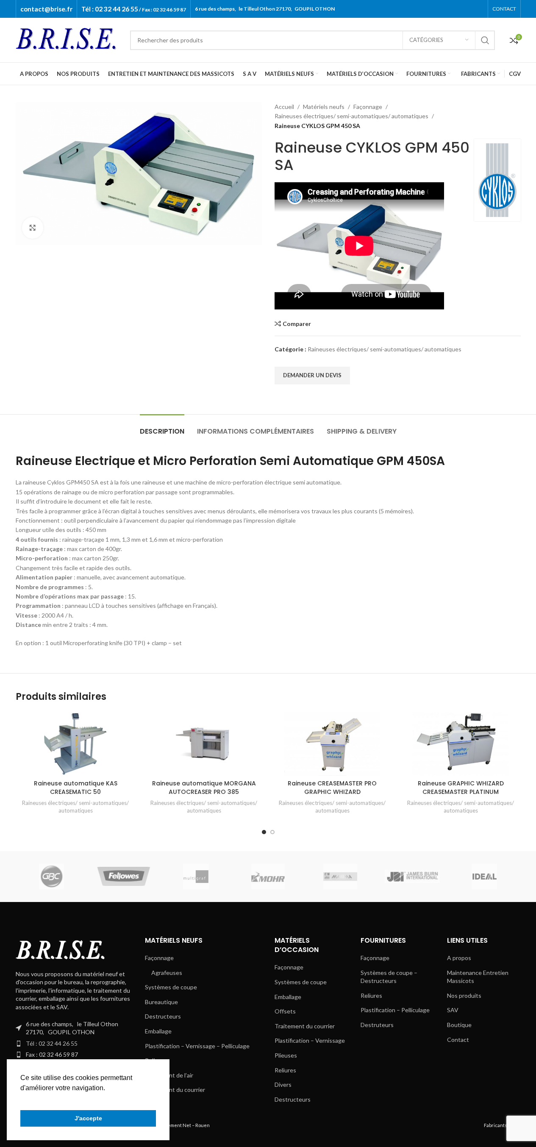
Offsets (285, 1011)
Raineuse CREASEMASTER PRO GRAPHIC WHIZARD (332, 787)
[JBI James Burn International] (412, 876)
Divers (283, 1084)
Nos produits (464, 995)
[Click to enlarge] (32, 227)
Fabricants (495, 1125)
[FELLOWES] (124, 876)
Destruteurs (377, 1024)
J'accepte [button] (88, 1118)
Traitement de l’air (169, 1075)
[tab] (162, 427)
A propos (459, 957)
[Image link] (62, 949)
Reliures (285, 1070)
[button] (21, 1098)
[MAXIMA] (340, 876)
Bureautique (161, 1001)
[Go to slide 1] (264, 832)
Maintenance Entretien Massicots (477, 977)
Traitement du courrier (175, 1089)
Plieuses (286, 1055)
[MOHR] (268, 876)
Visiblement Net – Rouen (182, 1125)
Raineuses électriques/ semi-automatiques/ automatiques (351, 116)
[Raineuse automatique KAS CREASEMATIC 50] (76, 744)
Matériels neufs (323, 106)
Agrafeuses (166, 972)
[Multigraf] (196, 876)
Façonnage (367, 106)
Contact (458, 1039)
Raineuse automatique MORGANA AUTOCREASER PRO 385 (204, 787)
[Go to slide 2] (272, 832)
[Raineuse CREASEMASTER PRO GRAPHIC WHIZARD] (332, 744)
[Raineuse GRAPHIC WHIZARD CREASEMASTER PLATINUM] (461, 744)
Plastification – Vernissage (310, 1040)
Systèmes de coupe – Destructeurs (389, 977)
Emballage (158, 1031)
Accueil (284, 106)
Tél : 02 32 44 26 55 (52, 1043)
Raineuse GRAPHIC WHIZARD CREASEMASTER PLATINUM (461, 787)
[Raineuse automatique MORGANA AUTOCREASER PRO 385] (204, 744)
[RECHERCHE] (485, 40)
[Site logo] (69, 39)
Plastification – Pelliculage (395, 1009)
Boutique (459, 1024)
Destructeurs (163, 1016)
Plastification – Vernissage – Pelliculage (197, 1046)
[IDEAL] (484, 876)
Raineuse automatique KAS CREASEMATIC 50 (75, 787)
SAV (452, 1009)
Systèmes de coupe (171, 987)
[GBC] (51, 876)
